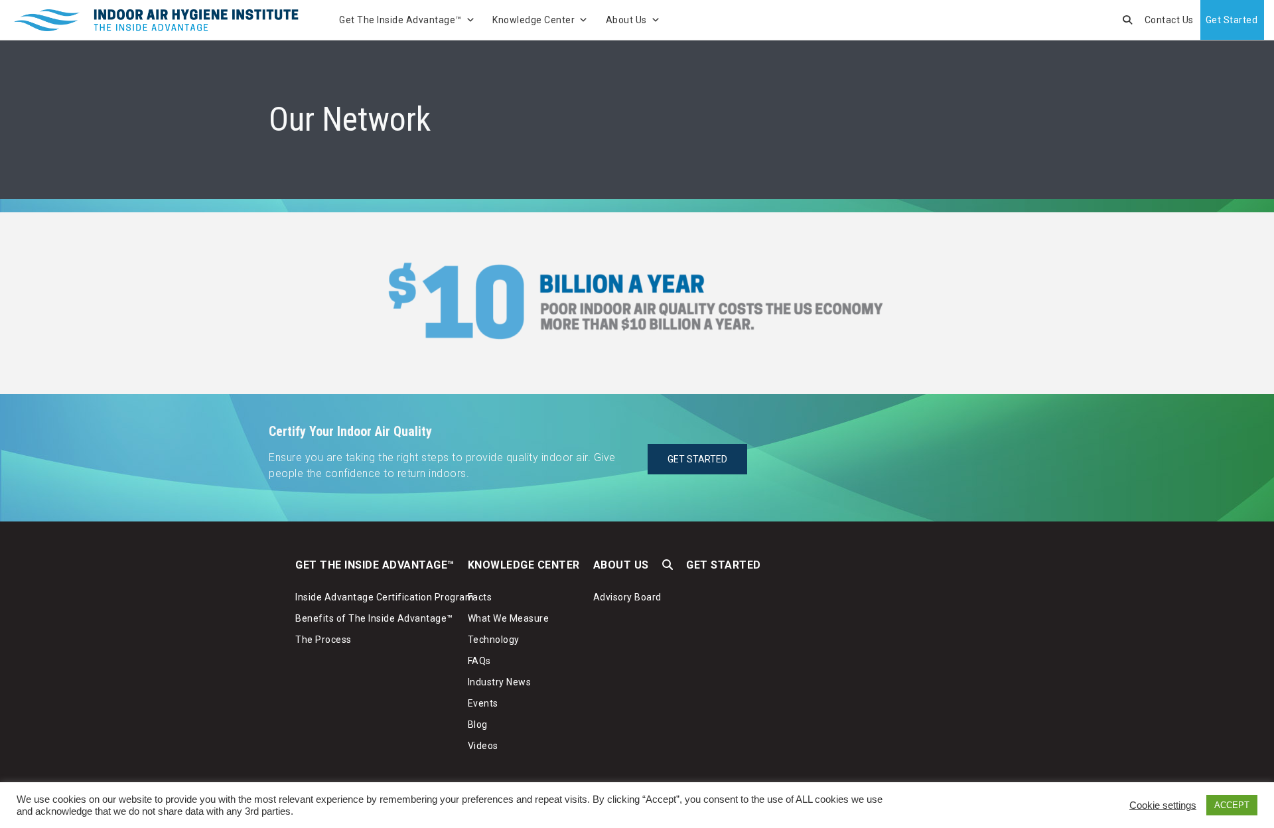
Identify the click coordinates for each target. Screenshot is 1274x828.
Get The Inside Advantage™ (400, 20)
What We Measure (508, 618)
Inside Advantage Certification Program (384, 597)
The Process (323, 639)
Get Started (1232, 20)
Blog (478, 724)
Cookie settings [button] (1162, 805)
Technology (494, 639)
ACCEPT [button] (1231, 805)
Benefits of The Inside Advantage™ (374, 618)
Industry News (499, 682)
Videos (483, 745)
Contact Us (1169, 20)
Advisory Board (627, 597)
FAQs (479, 661)
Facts (480, 597)
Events (483, 703)
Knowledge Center (533, 20)
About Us (626, 20)
